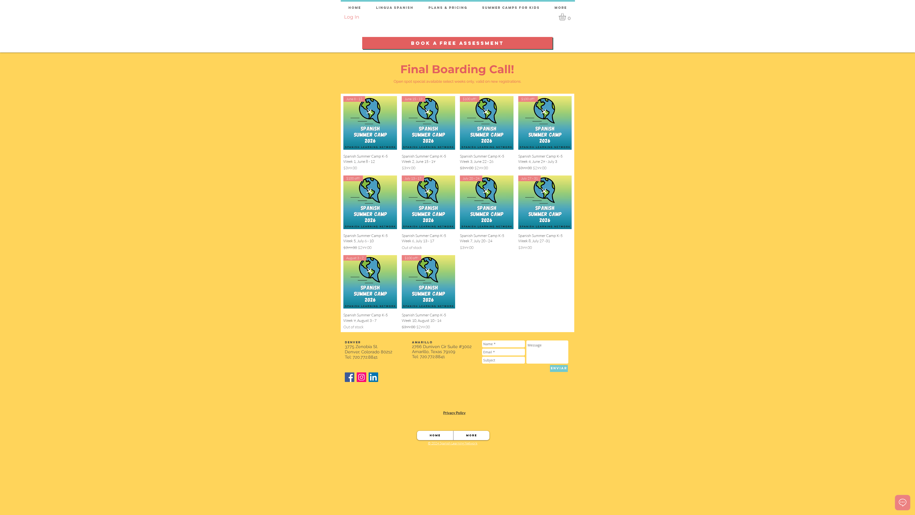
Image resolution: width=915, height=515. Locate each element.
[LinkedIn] (373, 377)
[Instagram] (361, 377)
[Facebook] (349, 377)
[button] (566, 16)
